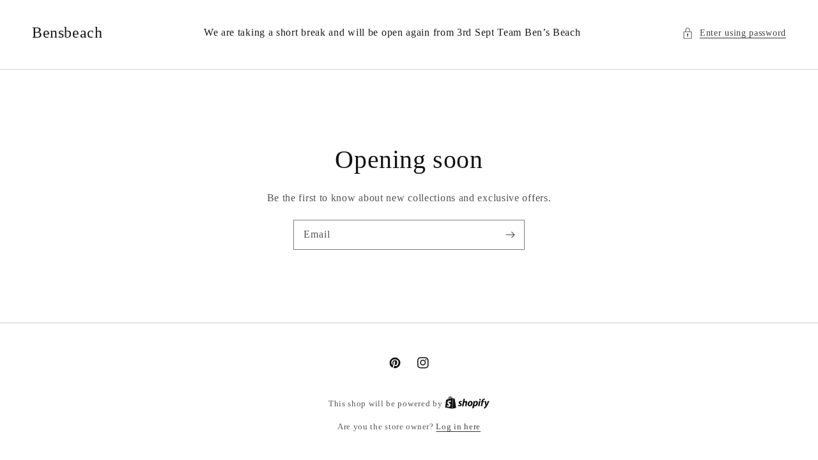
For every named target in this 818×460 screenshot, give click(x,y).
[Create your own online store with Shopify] (467, 403)
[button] (734, 33)
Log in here (458, 426)
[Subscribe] (510, 234)
